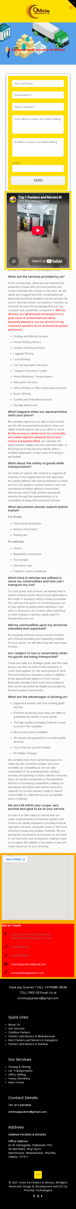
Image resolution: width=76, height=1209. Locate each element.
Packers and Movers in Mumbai (28, 1044)
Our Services (16, 1028)
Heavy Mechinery (19, 1078)
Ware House (16, 1082)
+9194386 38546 (55, 987)
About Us (14, 1024)
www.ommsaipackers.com (27, 973)
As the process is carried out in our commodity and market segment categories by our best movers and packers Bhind (36, 437)
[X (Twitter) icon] (38, 1196)
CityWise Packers (19, 1032)
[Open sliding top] (72, 4)
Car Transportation (20, 1070)
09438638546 (20, 947)
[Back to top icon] (38, 1175)
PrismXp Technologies (38, 1190)
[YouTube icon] (42, 1196)
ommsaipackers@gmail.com (28, 964)
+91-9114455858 (19, 1105)
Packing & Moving (19, 1066)
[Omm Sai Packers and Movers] (38, 11)
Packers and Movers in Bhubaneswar (31, 1036)
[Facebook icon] (34, 1196)
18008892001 (20, 955)
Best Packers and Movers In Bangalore (33, 1040)
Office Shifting (17, 1074)
